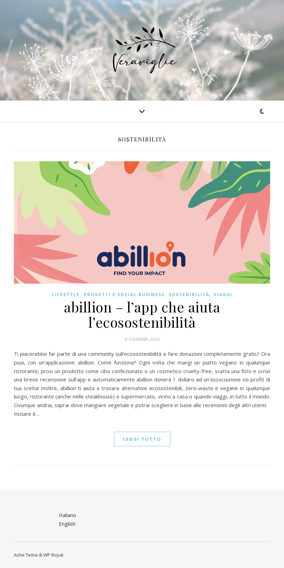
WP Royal (53, 555)
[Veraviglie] (142, 50)
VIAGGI (223, 295)
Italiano (67, 514)
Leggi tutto (142, 439)
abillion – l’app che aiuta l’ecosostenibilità (142, 314)
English (67, 523)
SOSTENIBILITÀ (189, 295)
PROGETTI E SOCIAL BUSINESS (124, 295)
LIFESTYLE (66, 295)
